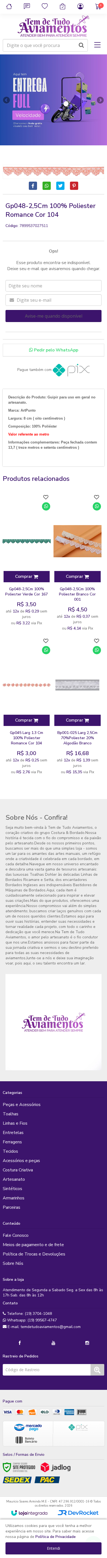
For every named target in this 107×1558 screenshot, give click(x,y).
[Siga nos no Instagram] (87, 1343)
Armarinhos (13, 1198)
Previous (7, 100)
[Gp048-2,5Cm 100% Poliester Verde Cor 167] (26, 560)
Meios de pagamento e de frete (33, 1245)
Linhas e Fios (15, 1123)
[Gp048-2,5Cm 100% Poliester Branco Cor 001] (77, 562)
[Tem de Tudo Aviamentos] (53, 26)
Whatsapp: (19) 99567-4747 (31, 1320)
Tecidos (10, 1151)
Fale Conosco (16, 1235)
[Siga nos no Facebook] (20, 1343)
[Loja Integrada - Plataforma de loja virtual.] (29, 1513)
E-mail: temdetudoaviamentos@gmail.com (44, 1326)
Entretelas (13, 1133)
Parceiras (11, 1207)
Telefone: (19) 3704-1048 (29, 1313)
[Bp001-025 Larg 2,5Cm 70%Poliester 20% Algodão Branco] (77, 706)
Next (100, 98)
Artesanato (14, 1179)
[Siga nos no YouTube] (53, 1343)
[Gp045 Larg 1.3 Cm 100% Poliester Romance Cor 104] (26, 706)
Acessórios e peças (21, 1161)
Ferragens (12, 1142)
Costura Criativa (18, 1170)
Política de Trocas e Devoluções (34, 1254)
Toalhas (10, 1114)
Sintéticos (12, 1189)
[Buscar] (81, 45)
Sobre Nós (13, 1263)
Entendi (53, 1548)
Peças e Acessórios (22, 1105)
